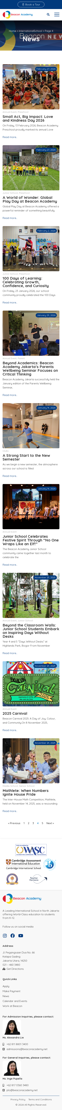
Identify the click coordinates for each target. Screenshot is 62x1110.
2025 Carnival (15, 713)
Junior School (10, 193)
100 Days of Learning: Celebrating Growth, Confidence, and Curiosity (26, 282)
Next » (50, 823)
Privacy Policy (18, 1099)
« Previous (14, 823)
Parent (21, 358)
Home (12, 31)
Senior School (26, 786)
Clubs (5, 450)
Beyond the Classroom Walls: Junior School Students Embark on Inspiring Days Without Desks (31, 631)
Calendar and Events (15, 1001)
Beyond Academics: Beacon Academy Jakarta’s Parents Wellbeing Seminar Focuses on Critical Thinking (30, 369)
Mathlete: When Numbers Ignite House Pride (26, 792)
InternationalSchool (30, 31)
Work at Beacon (12, 1006)
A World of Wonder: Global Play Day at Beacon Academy (30, 199)
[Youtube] (20, 935)
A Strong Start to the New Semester (26, 457)
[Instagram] (5, 935)
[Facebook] (13, 935)
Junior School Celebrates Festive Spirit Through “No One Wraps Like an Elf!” (31, 540)
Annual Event (10, 112)
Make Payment (11, 991)
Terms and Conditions (40, 1099)
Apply (6, 986)
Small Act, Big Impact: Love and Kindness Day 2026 (28, 118)
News (6, 996)
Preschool (23, 112)
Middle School (10, 786)
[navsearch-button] (48, 14)
